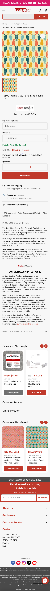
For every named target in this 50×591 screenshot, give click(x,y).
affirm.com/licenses (38, 583)
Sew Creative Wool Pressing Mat (12, 382)
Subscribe (42, 498)
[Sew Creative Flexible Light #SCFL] (37, 373)
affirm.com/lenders (25, 577)
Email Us (6, 543)
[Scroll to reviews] (25, 102)
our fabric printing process (27, 324)
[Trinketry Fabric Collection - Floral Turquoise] (37, 449)
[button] (3, 10)
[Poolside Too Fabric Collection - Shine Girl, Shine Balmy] (13, 449)
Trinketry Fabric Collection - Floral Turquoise (36, 460)
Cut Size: (6, 133)
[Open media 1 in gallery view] (42, 36)
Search (42, 17)
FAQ (4, 546)
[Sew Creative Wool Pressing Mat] (13, 373)
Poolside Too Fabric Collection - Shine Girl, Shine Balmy (12, 460)
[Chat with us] (39, 10)
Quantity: (6, 162)
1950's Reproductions (19, 24)
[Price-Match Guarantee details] (27, 205)
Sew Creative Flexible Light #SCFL (34, 384)
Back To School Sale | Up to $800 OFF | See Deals (25, 3)
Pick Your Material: (10, 121)
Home (4, 24)
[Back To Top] (46, 587)
